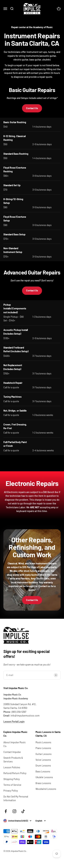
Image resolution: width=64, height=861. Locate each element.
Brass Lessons (43, 783)
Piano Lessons (43, 748)
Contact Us (32, 108)
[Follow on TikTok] (23, 811)
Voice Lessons (43, 759)
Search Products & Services (13, 759)
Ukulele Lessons (44, 777)
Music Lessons (43, 742)
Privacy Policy (10, 790)
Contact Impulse (12, 752)
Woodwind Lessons (45, 788)
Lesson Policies (11, 767)
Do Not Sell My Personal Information (15, 798)
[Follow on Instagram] (14, 811)
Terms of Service (12, 784)
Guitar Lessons (43, 754)
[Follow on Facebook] (5, 811)
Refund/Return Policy (14, 773)
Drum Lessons (43, 765)
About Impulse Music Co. (14, 744)
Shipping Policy (11, 779)
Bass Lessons (42, 771)
